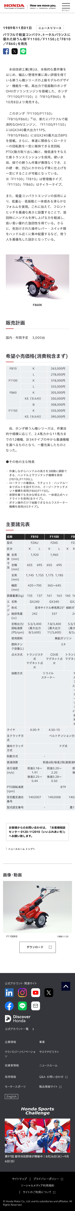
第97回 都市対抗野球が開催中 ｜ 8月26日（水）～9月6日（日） (37, 1159)
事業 (42, 1042)
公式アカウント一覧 (17, 1029)
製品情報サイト (48, 1086)
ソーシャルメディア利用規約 (37, 1185)
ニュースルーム (48, 1065)
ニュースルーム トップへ (21, 849)
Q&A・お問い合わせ (51, 1076)
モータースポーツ (15, 1086)
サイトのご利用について (37, 1192)
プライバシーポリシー (46, 1179)
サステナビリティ (49, 1051)
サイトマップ (19, 1179)
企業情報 (10, 1042)
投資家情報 (12, 1065)
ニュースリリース (50, 28)
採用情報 (10, 1076)
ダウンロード (35, 947)
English (11, 1096)
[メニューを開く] (66, 7)
